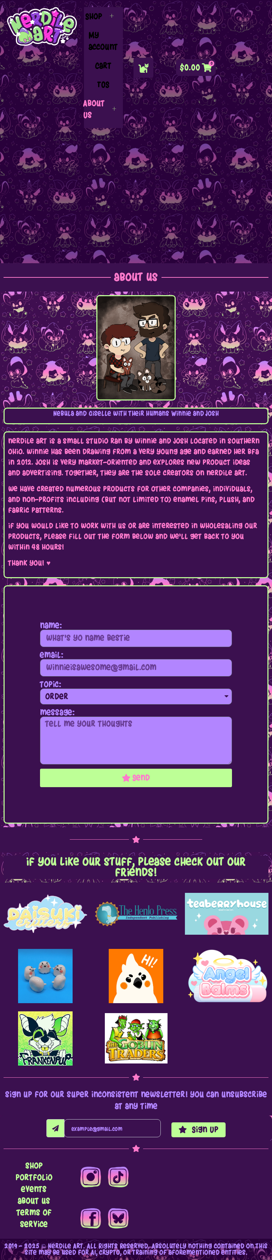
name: (51, 626)
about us (34, 1201)
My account (103, 41)
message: (57, 713)
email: (51, 655)
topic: (50, 685)
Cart (103, 65)
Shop (93, 16)
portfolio (34, 1177)
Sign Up (204, 1129)
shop (34, 1165)
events (34, 1189)
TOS (103, 84)
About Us (94, 109)
